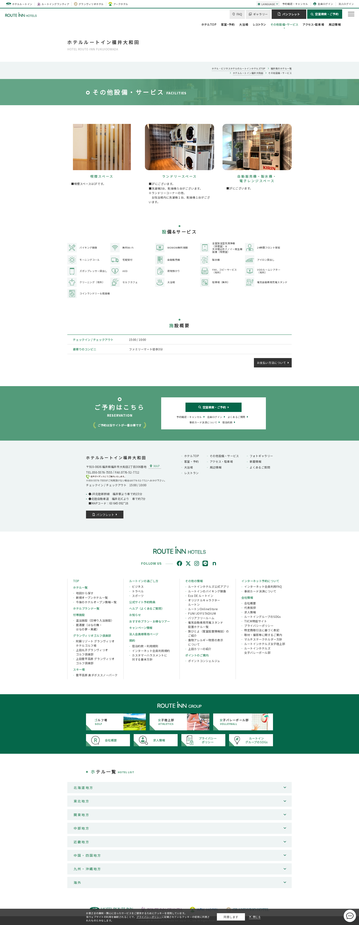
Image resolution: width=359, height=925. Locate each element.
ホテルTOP (209, 24)
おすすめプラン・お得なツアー (149, 621)
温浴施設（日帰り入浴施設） (95, 620)
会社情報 (247, 597)
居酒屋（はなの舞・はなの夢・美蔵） (89, 627)
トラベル (138, 591)
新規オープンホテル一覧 (92, 597)
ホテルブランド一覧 (86, 608)
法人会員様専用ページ (143, 634)
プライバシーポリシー (258, 625)
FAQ (239, 14)
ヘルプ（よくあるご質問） (146, 608)
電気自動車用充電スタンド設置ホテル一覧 (205, 624)
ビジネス (138, 586)
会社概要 (250, 603)
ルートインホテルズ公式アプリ (208, 586)
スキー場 (79, 669)
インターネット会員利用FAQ (263, 586)
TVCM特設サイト (255, 621)
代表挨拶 (250, 607)
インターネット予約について (260, 581)
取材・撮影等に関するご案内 (263, 635)
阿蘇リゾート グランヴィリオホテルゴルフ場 (95, 643)
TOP (76, 581)
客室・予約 (228, 24)
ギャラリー (260, 14)
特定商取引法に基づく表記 (261, 630)
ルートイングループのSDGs (262, 616)
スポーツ (138, 596)
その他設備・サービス (284, 24)
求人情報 (250, 612)
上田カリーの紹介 (199, 649)
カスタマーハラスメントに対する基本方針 (149, 657)
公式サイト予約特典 (142, 602)
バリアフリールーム (201, 618)
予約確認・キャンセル (295, 4)
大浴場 (243, 24)
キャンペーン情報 (140, 628)
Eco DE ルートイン (200, 596)
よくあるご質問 (260, 467)
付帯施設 (79, 615)
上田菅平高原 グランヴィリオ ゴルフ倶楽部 (95, 661)
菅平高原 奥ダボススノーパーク (96, 675)
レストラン (259, 24)
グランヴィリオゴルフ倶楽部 (92, 635)
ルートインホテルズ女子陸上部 (264, 644)
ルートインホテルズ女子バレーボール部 (257, 650)
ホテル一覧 (80, 587)
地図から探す (84, 593)
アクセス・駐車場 (313, 24)
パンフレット (291, 14)
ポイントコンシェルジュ (204, 661)
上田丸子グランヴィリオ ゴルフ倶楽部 (92, 652)
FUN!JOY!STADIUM (202, 613)
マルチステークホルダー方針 (263, 639)
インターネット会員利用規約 (151, 651)
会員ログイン (325, 4)
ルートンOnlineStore (203, 609)
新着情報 (255, 461)
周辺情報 (335, 24)
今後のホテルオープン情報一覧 (96, 602)
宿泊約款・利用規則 (145, 646)
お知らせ (135, 615)
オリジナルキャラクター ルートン (204, 602)
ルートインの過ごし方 (143, 581)
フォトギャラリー (261, 456)
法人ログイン (346, 4)
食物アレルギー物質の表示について (205, 642)
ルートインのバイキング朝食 (207, 591)
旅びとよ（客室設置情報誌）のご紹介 (208, 633)
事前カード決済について (260, 591)
